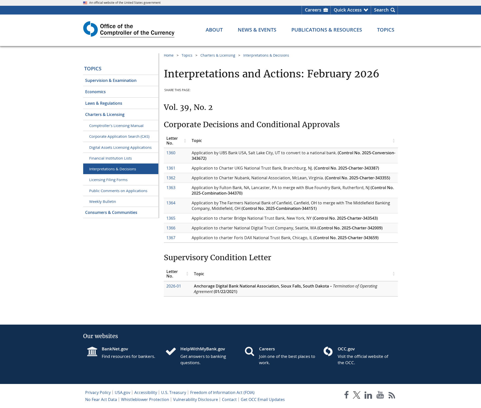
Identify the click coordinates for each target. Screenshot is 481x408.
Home (169, 55)
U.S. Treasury (173, 392)
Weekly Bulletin (102, 201)
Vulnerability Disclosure (195, 399)
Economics (95, 91)
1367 (170, 237)
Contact (229, 399)
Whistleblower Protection (145, 399)
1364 (170, 203)
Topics (92, 68)
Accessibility (145, 392)
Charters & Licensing (105, 114)
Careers (313, 10)
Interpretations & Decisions (112, 168)
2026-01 (173, 286)
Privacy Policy (98, 392)
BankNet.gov (115, 349)
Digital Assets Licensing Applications (120, 147)
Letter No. (172, 140)
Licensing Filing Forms (108, 179)
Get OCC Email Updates (263, 399)
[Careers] (252, 352)
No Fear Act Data (101, 399)
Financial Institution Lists (110, 158)
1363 (170, 187)
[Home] (173, 352)
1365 (170, 218)
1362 (170, 178)
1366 (170, 228)
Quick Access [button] (348, 10)
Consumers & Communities (111, 212)
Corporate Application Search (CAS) (119, 136)
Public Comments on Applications (118, 190)
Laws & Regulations (103, 103)
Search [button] (381, 10)
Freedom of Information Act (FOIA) (222, 392)
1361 (170, 168)
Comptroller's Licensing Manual (116, 125)
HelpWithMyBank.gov (202, 349)
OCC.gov (346, 349)
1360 (170, 153)
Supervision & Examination (111, 80)
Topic (197, 140)
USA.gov (122, 392)
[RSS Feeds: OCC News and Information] (392, 396)
